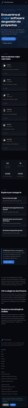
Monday (3, 361)
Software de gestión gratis (7, 381)
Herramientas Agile (5, 374)
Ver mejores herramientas (8, 38)
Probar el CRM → (8, 262)
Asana (2, 354)
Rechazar (6, 404)
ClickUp (3, 358)
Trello (2, 356)
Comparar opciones (7, 43)
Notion (2, 363)
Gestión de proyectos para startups (9, 378)
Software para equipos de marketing (9, 393)
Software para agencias (6, 389)
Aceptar (13, 404)
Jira (2, 351)
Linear (2, 368)
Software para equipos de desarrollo (9, 391)
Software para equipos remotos (8, 386)
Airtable (3, 366)
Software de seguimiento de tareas (9, 376)
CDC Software (8, 2)
